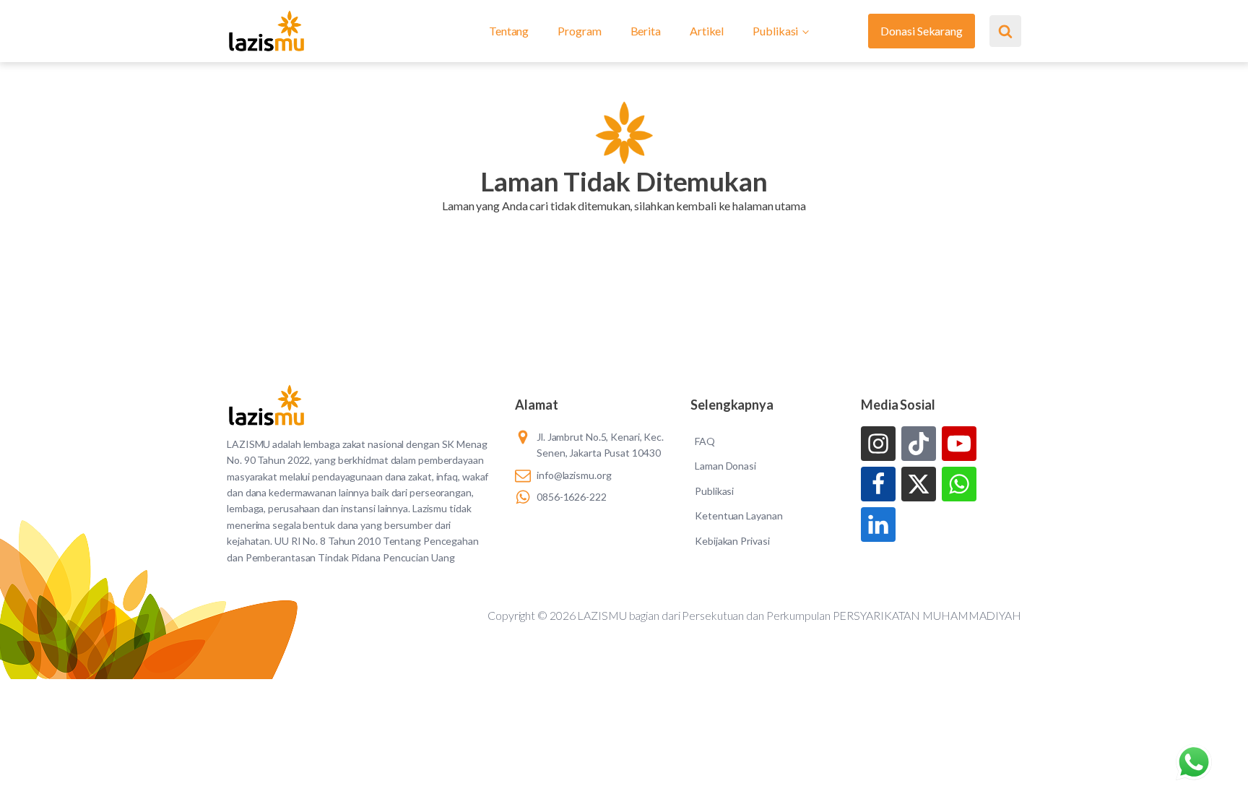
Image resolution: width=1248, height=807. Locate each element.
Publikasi (775, 31)
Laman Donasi (725, 465)
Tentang (509, 31)
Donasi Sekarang (921, 31)
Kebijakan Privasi (732, 541)
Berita (645, 31)
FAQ (705, 441)
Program (579, 31)
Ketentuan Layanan (738, 515)
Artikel (707, 31)
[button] (623, 224)
